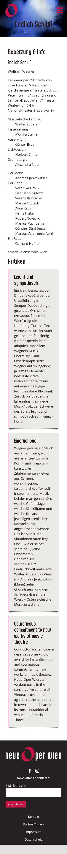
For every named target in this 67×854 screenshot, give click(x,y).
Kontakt (33, 817)
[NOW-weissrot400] (33, 748)
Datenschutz (33, 839)
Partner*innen (33, 824)
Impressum (33, 832)
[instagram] (37, 771)
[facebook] (30, 771)
